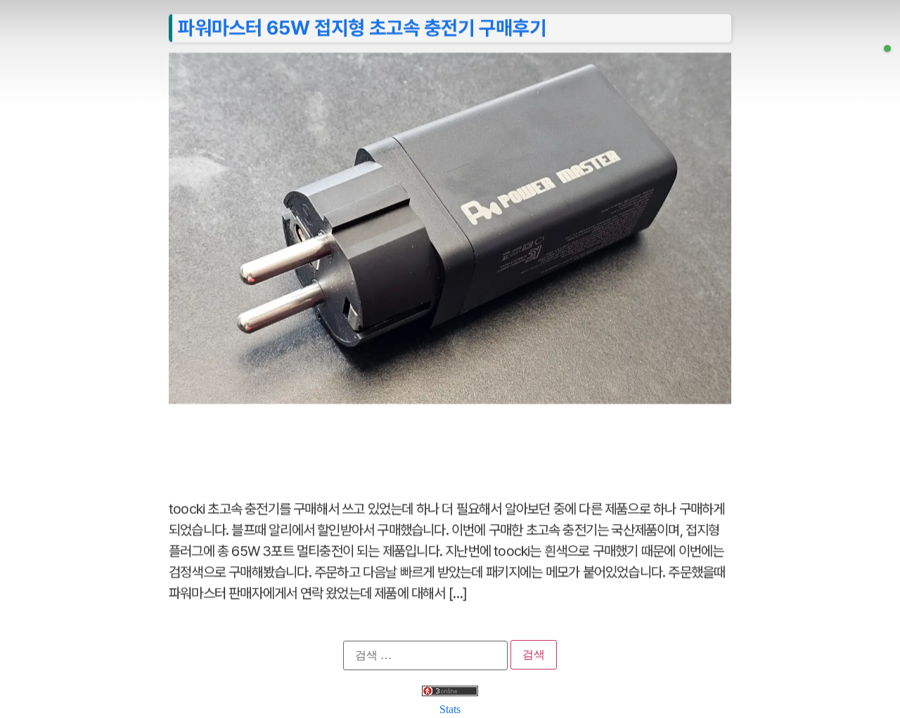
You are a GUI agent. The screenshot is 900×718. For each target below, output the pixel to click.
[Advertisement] (450, 444)
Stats (450, 709)
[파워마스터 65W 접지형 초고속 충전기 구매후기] (887, 48)
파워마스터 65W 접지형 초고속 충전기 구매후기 (362, 27)
